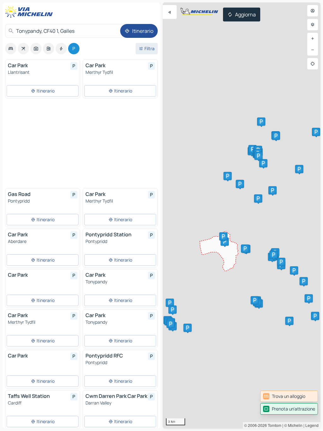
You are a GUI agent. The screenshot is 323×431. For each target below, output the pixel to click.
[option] (10, 48)
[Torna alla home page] (30, 12)
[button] (227, 176)
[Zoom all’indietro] (312, 50)
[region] (241, 215)
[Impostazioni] (312, 24)
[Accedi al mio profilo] (312, 10)
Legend (312, 425)
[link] (289, 396)
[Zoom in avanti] (312, 38)
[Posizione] (312, 63)
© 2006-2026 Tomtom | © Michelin (273, 425)
